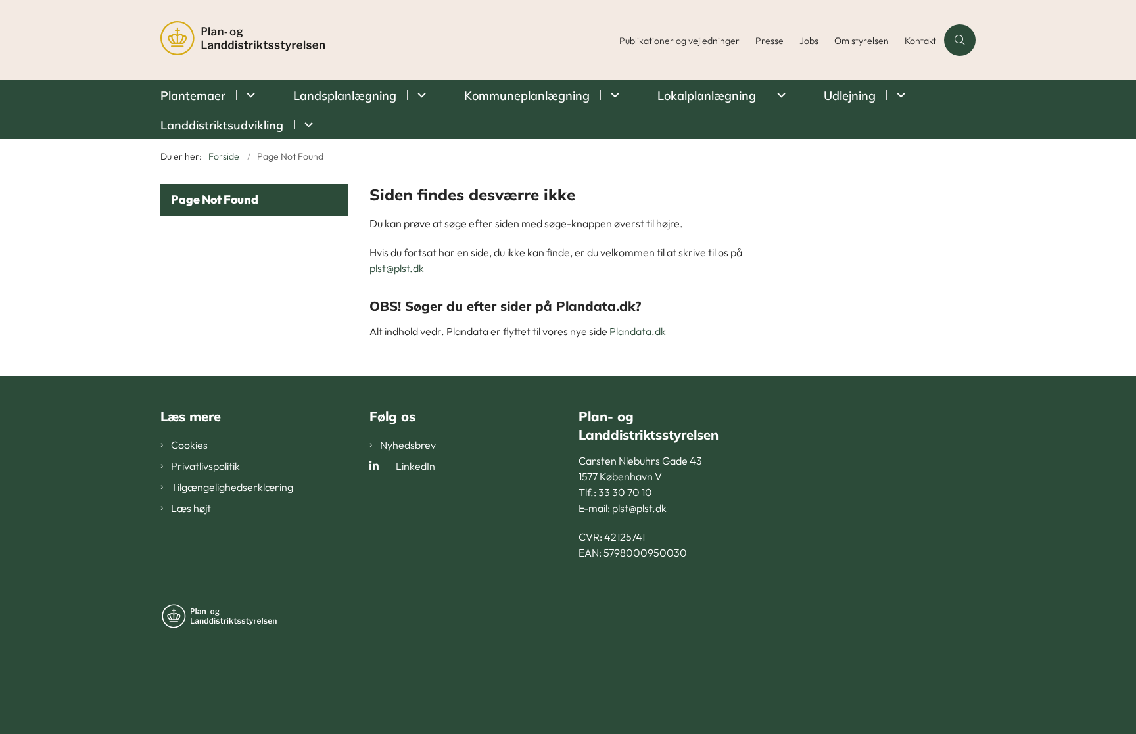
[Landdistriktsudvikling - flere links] (307, 124)
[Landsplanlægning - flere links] (420, 95)
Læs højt (191, 508)
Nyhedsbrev (408, 444)
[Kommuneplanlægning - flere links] (613, 95)
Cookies (189, 444)
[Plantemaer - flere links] (249, 95)
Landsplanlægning (344, 95)
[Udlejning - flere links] (899, 95)
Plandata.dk (637, 331)
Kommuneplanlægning (527, 95)
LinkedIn (415, 465)
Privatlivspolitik (205, 465)
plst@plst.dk (396, 268)
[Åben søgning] (960, 40)
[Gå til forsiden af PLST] (385, 40)
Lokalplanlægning (706, 95)
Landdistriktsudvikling (221, 125)
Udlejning (850, 95)
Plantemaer (192, 95)
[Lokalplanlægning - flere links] (779, 95)
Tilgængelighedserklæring (232, 486)
